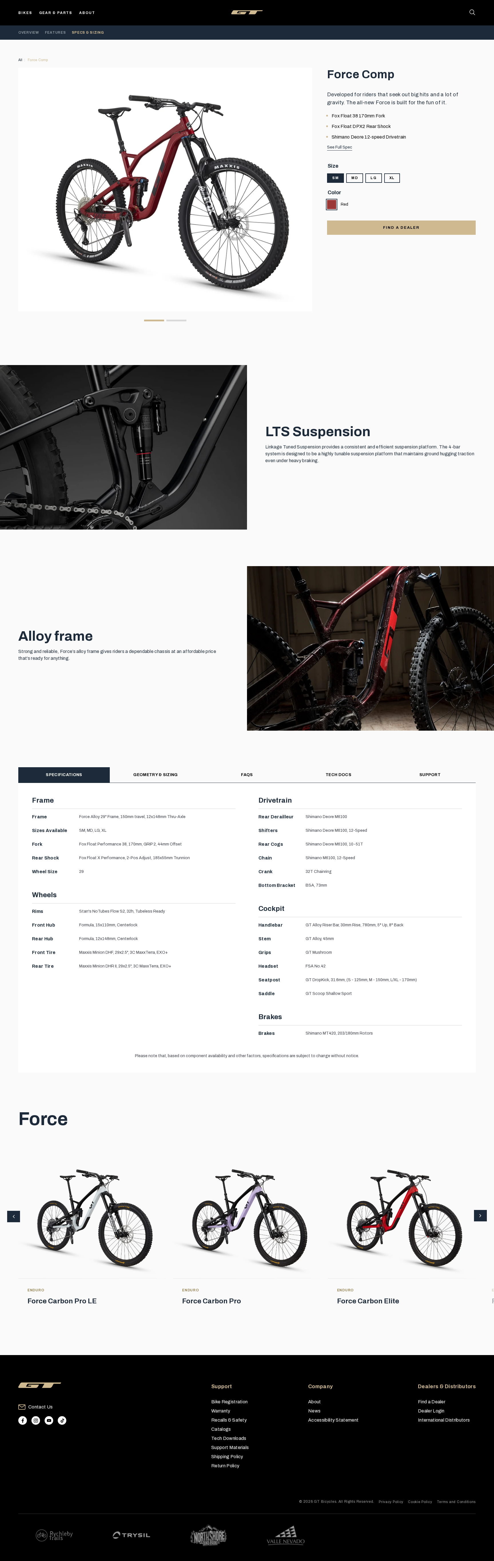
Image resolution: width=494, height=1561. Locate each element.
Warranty (220, 1410)
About (87, 13)
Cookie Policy (420, 1502)
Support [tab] (430, 775)
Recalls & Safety (229, 1420)
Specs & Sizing (88, 33)
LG (373, 178)
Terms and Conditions (456, 1502)
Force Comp (38, 60)
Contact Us (40, 1406)
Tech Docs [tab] (338, 775)
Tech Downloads (228, 1438)
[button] (480, 1216)
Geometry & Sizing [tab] (155, 775)
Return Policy (225, 1465)
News (314, 1410)
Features (55, 33)
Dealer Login (431, 1410)
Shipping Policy (227, 1456)
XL (392, 178)
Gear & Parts (56, 13)
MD (354, 178)
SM (335, 178)
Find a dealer (401, 228)
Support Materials (230, 1447)
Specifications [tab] (64, 775)
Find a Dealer (431, 1401)
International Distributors (444, 1420)
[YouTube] (49, 1420)
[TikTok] (62, 1420)
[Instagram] (35, 1420)
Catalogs (221, 1429)
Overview (28, 33)
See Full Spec (339, 147)
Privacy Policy (391, 1502)
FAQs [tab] (247, 775)
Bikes (25, 13)
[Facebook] (22, 1420)
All (20, 60)
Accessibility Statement (333, 1420)
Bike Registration (229, 1401)
